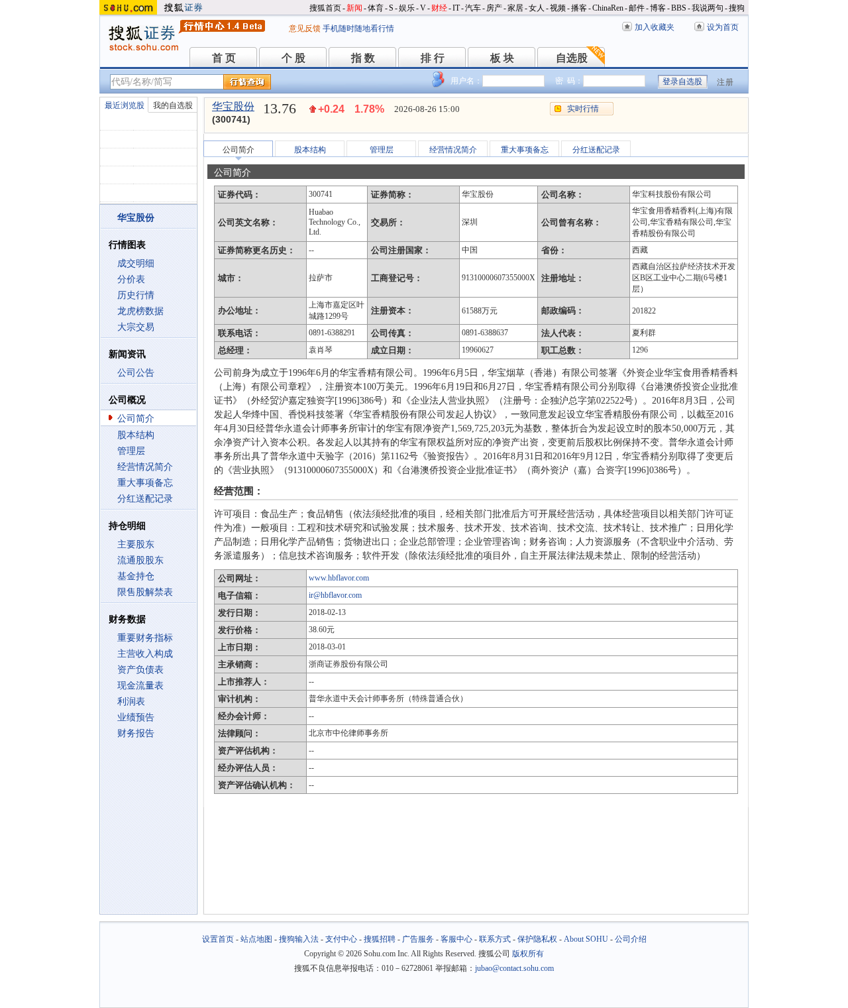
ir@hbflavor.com (335, 595)
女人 (537, 8)
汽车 (473, 8)
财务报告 (135, 733)
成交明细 (135, 263)
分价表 (131, 279)
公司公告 (135, 373)
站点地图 (256, 939)
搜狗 (737, 8)
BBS (678, 8)
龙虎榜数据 (140, 311)
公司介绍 (631, 939)
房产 (494, 8)
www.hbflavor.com (339, 578)
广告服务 (418, 939)
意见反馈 (305, 28)
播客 (579, 8)
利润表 (131, 701)
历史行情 (135, 295)
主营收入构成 (145, 654)
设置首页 (218, 939)
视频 (558, 8)
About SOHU (586, 939)
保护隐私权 (537, 939)
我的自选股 (173, 105)
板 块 (502, 58)
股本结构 (135, 435)
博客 (658, 8)
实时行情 (583, 108)
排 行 (433, 58)
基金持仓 (135, 576)
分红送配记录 (145, 499)
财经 (439, 8)
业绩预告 (135, 717)
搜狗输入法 (299, 939)
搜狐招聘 (380, 939)
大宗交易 (135, 327)
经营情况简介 (145, 467)
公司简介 (135, 418)
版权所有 (528, 953)
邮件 (637, 8)
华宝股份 (233, 106)
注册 (725, 82)
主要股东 (135, 544)
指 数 (363, 58)
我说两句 (707, 8)
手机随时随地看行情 (358, 28)
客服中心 (456, 939)
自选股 (572, 58)
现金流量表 (140, 686)
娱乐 (407, 8)
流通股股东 (140, 560)
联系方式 (495, 939)
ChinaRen (607, 8)
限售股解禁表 (145, 592)
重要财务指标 (145, 638)
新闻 (354, 8)
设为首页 (723, 27)
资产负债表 (140, 670)
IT (456, 8)
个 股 (293, 58)
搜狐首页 (325, 8)
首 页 (224, 58)
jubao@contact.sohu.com (514, 968)
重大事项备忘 (145, 483)
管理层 (131, 451)
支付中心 (341, 939)
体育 (376, 8)
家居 (515, 8)
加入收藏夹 (654, 27)
